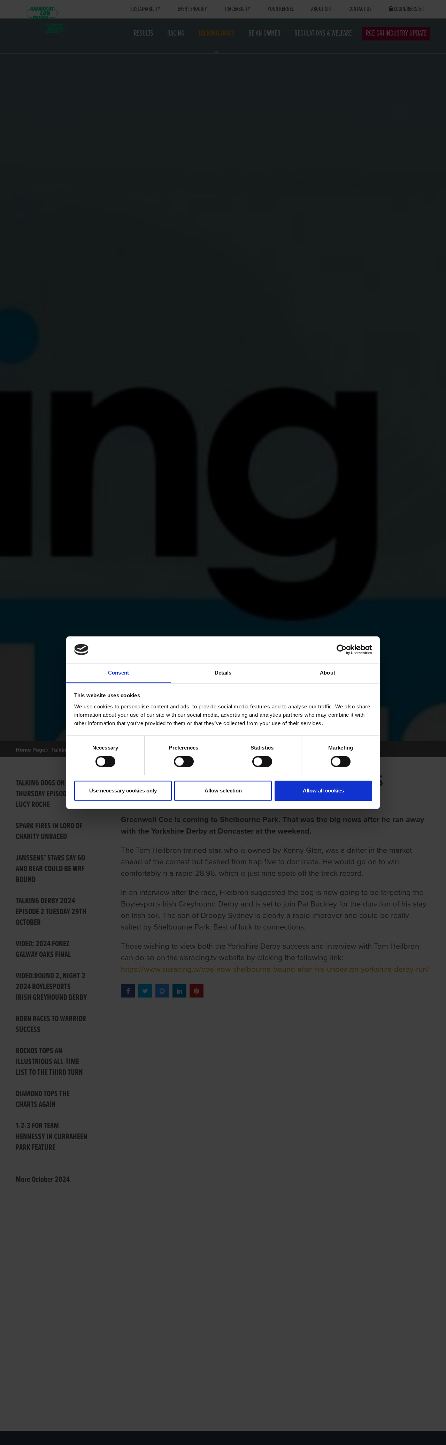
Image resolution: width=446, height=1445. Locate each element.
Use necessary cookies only (123, 790)
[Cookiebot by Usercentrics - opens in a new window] (341, 649)
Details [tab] (223, 673)
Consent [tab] (118, 673)
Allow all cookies (323, 790)
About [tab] (327, 673)
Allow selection (223, 790)
